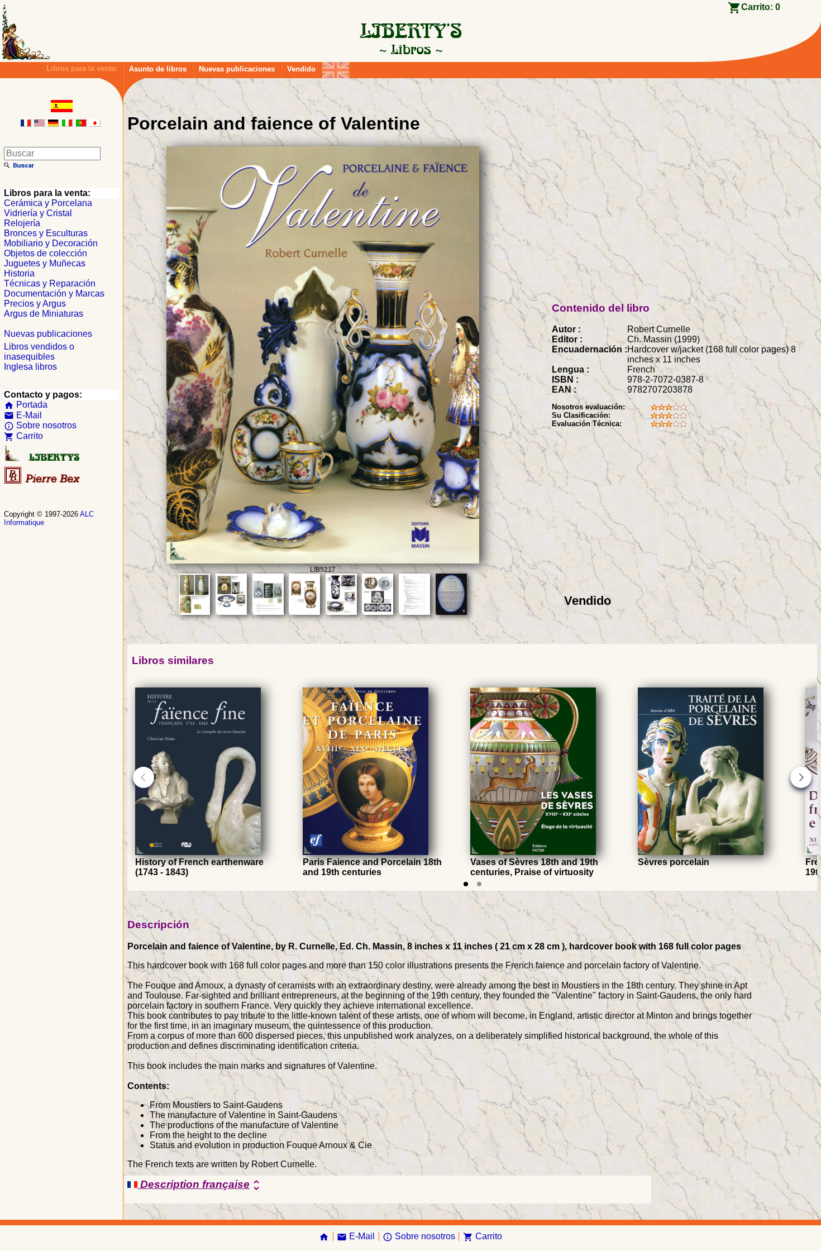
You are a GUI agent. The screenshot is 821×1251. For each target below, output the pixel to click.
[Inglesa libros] (336, 67)
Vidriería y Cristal (38, 213)
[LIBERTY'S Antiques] (43, 459)
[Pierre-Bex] (43, 481)
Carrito (23, 436)
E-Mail (23, 415)
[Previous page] (143, 777)
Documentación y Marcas (54, 293)
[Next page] (801, 777)
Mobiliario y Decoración (51, 243)
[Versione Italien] (67, 123)
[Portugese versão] (81, 123)
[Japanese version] (95, 123)
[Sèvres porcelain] (700, 852)
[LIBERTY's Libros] (410, 49)
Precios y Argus (35, 303)
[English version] (39, 123)
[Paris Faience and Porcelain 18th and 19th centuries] (365, 852)
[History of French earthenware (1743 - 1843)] (198, 852)
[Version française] (25, 123)
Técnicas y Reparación (50, 283)
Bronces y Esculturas (46, 233)
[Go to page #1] (465, 884)
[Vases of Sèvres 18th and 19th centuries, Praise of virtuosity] (533, 852)
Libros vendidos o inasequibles (39, 351)
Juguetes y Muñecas (44, 263)
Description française (200, 1185)
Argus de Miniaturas (43, 313)
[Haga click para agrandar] (322, 560)
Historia (19, 273)
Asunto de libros (158, 69)
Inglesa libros (30, 366)
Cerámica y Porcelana (48, 203)
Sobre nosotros (40, 425)
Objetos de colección (45, 253)
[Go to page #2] (479, 884)
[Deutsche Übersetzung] (53, 123)
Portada (25, 404)
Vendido (301, 69)
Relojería (22, 223)
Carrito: (760, 7)
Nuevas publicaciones (237, 69)
